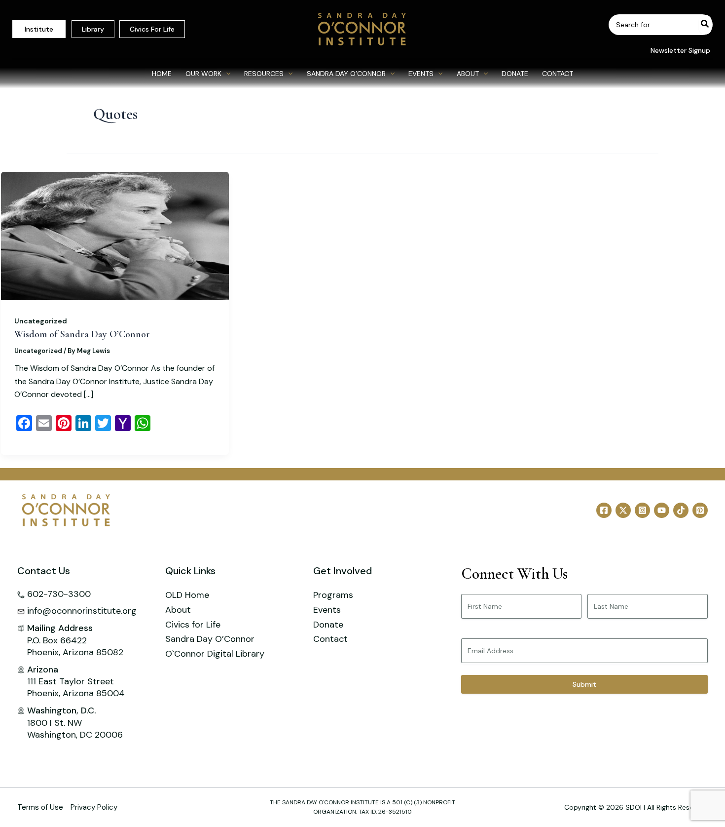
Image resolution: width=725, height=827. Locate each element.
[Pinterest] (700, 510)
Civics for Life (192, 624)
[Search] (705, 25)
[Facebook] (604, 510)
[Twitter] (623, 510)
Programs (333, 595)
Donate (328, 624)
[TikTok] (681, 510)
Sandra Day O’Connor (209, 639)
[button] (677, 50)
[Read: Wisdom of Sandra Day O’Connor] (115, 235)
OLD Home (187, 595)
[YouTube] (661, 510)
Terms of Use (40, 807)
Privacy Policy (94, 807)
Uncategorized (40, 320)
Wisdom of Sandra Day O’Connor (82, 334)
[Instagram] (642, 510)
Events (327, 610)
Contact (330, 639)
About (178, 610)
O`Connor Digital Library (214, 654)
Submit (584, 684)
